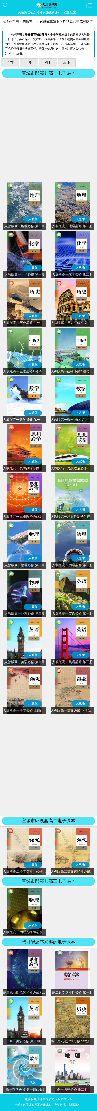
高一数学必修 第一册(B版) (25, 1089)
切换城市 (29, 21)
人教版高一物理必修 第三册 (24, 613)
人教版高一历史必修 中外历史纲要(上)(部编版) (37, 323)
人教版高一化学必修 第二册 (72, 274)
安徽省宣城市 (49, 21)
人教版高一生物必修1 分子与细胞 (27, 371)
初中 (48, 63)
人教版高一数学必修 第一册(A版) (27, 420)
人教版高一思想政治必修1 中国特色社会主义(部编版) (42, 468)
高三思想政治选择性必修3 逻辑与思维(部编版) (37, 992)
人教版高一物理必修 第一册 (24, 565)
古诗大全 (54, 1099)
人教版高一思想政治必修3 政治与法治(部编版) (37, 516)
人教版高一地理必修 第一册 (24, 226)
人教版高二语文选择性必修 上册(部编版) (32, 871)
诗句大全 (66, 1099)
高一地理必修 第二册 (72, 1089)
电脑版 (29, 1099)
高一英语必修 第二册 (24, 1041)
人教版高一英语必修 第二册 (24, 662)
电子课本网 (10, 21)
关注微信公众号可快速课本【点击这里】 (48, 12)
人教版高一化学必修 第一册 (24, 274)
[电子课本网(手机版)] (48, 5)
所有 (10, 63)
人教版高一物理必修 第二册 (72, 565)
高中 (66, 63)
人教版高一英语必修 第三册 (72, 662)
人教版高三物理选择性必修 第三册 (28, 932)
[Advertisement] (48, 131)
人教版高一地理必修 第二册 (72, 226)
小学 (28, 63)
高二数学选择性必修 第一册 (72, 992)
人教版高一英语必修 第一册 (72, 613)
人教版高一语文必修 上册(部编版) (28, 710)
